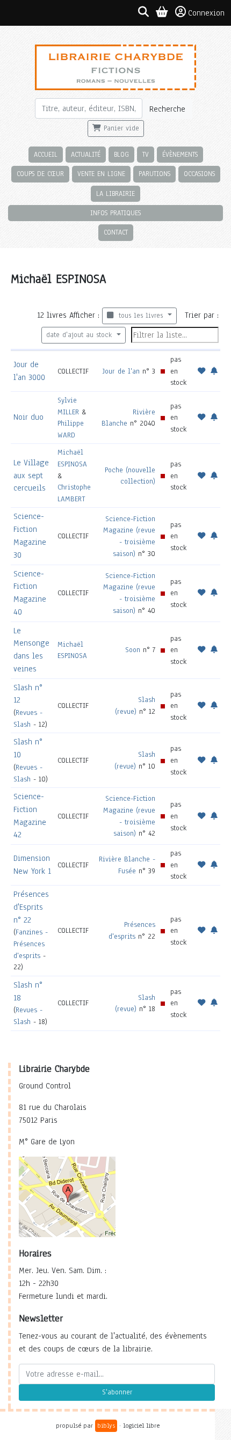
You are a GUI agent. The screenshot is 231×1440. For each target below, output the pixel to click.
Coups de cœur (40, 173)
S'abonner (117, 1392)
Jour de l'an (121, 371)
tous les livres (139, 315)
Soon (132, 650)
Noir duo (28, 417)
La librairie (115, 193)
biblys (106, 1425)
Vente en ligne (101, 173)
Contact (116, 232)
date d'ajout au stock (80, 335)
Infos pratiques (115, 212)
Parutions (154, 173)
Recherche (167, 109)
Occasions (199, 173)
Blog (121, 154)
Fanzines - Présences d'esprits (30, 943)
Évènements (180, 154)
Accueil (45, 154)
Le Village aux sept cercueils (31, 475)
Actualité (85, 154)
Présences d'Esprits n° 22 (31, 907)
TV (145, 154)
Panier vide (120, 128)
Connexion (206, 13)
